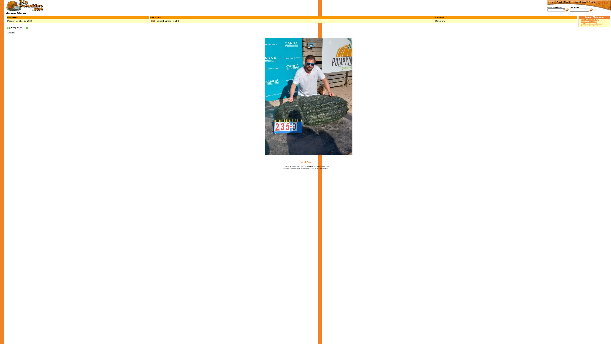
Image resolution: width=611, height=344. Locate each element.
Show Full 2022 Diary (589, 22)
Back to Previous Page (590, 20)
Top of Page (305, 162)
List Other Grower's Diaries (591, 24)
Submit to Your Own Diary (591, 26)
